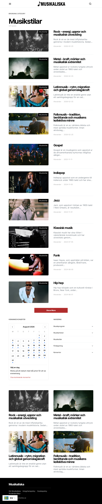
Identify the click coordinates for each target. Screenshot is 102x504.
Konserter (57, 352)
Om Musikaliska (15, 491)
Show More (50, 310)
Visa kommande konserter (20, 377)
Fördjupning (58, 346)
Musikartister (58, 333)
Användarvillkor (15, 493)
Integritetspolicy (29, 491)
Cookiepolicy (42, 491)
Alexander (57, 46)
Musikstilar (43, 32)
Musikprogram (59, 326)
